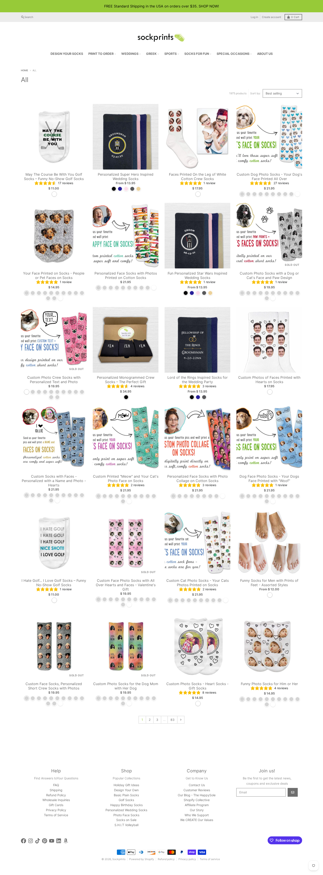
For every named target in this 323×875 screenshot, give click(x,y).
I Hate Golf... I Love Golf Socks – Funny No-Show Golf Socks (54, 582)
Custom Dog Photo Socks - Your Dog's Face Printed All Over (269, 176)
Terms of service (210, 859)
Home (24, 70)
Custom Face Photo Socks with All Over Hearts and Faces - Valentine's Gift (126, 584)
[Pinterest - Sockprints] (44, 840)
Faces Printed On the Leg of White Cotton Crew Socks (197, 176)
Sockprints (118, 859)
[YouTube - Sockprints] (51, 840)
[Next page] (181, 719)
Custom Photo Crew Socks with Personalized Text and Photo (53, 379)
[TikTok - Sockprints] (37, 840)
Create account (271, 17)
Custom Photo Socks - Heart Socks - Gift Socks (197, 686)
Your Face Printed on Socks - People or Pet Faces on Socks (53, 275)
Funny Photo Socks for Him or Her (269, 684)
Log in (254, 17)
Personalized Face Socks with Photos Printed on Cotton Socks (125, 275)
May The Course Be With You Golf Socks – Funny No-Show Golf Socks (54, 176)
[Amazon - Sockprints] (65, 840)
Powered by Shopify (141, 859)
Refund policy (166, 859)
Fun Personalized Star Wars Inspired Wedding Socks (197, 275)
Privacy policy (187, 859)
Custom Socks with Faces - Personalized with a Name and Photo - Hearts (54, 480)
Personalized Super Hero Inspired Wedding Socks (125, 176)
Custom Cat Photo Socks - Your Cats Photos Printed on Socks (197, 582)
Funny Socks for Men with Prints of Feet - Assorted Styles (269, 582)
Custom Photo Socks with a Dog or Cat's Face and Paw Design (269, 275)
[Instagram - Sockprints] (30, 840)
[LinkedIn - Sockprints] (58, 840)
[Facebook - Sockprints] (23, 840)
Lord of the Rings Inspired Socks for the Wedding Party (197, 379)
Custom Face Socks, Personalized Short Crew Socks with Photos (53, 686)
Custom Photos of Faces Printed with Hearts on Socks (269, 379)
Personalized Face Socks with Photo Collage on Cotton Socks (197, 478)
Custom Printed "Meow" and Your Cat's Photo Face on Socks (125, 478)
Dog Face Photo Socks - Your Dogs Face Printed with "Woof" (269, 478)
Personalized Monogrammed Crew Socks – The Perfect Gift (125, 379)
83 (172, 719)
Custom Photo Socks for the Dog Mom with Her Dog (125, 686)
